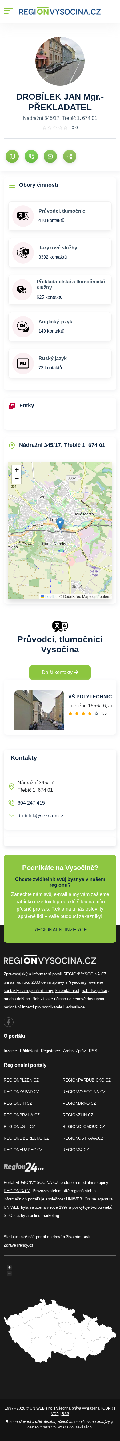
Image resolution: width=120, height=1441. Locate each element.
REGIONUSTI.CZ (19, 1126)
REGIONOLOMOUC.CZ (83, 1126)
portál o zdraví (49, 1237)
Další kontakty (58, 672)
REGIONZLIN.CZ (77, 1115)
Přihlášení (29, 1051)
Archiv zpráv (74, 1051)
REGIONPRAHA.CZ (22, 1115)
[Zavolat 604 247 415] (31, 156)
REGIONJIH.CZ (18, 1103)
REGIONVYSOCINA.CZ (84, 1091)
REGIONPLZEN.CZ (21, 1080)
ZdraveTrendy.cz (19, 1245)
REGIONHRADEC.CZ (23, 1150)
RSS (93, 1051)
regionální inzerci (19, 1007)
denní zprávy (52, 982)
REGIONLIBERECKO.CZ (26, 1138)
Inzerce (10, 1051)
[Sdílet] (69, 156)
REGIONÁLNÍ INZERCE (60, 929)
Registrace (50, 1051)
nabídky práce (94, 990)
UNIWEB (74, 1199)
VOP (55, 1414)
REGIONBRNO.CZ (79, 1103)
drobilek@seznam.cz (40, 815)
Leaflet (50, 596)
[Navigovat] (12, 156)
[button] (60, 524)
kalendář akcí (67, 990)
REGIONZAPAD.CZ (21, 1091)
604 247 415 (31, 802)
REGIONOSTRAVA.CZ (82, 1138)
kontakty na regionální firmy (28, 990)
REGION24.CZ (75, 1150)
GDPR (107, 1408)
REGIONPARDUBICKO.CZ (86, 1080)
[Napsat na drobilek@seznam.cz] (50, 156)
